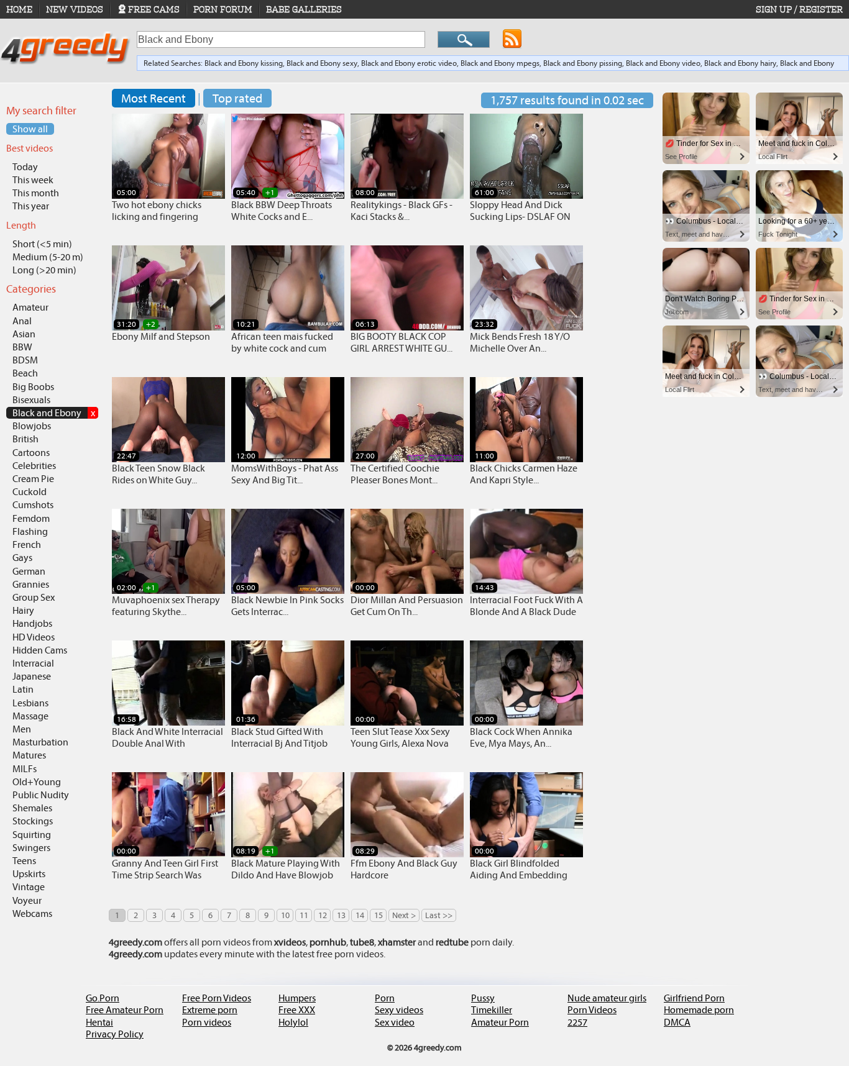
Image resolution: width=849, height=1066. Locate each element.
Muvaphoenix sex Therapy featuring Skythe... (166, 605)
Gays (22, 557)
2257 (577, 1022)
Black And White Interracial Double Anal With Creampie (167, 743)
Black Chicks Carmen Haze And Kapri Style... (523, 474)
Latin (23, 689)
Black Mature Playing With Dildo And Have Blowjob (285, 869)
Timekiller (491, 1010)
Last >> (438, 915)
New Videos (74, 9)
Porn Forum (222, 9)
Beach (25, 373)
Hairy (23, 610)
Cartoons (31, 452)
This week (32, 180)
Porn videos (206, 1022)
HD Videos (33, 637)
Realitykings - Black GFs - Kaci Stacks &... (401, 210)
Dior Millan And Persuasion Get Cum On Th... (407, 605)
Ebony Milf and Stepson (161, 336)
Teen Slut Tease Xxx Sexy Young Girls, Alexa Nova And (400, 743)
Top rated (237, 98)
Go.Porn (102, 998)
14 (360, 915)
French (26, 544)
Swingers (31, 848)
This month (35, 193)
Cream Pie (33, 479)
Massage (30, 716)
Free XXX (296, 1010)
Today (25, 167)
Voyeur (27, 900)
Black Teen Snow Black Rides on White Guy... (158, 474)
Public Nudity (40, 795)
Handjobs (32, 623)
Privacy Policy (115, 1034)
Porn (385, 998)
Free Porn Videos (216, 998)
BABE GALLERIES (304, 9)
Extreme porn (209, 1010)
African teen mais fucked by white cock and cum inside (282, 348)
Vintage (28, 887)
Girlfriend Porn (694, 998)
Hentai (99, 1022)
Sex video (395, 1022)
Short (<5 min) (42, 244)
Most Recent (153, 98)
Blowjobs (31, 426)
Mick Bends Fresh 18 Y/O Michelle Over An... (520, 342)
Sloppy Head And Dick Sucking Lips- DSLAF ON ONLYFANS (520, 216)
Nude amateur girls (606, 998)
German (28, 571)
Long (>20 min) (44, 270)
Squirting (31, 834)
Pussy (483, 998)
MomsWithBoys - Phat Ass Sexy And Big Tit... (284, 474)
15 (378, 915)
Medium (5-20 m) (47, 257)
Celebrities (34, 466)
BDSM (25, 360)
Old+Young (36, 782)
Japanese (31, 676)
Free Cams (154, 9)
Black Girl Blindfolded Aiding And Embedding (518, 869)
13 (341, 915)
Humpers (297, 998)
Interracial (33, 663)
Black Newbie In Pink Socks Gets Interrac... (287, 605)
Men (21, 729)
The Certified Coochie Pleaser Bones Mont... (395, 474)
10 (285, 915)
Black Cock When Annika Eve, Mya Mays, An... (521, 737)
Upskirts (28, 874)
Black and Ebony (53, 413)
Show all (30, 129)
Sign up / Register (799, 9)
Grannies (30, 584)
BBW (22, 347)
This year (30, 206)
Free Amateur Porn (124, 1010)
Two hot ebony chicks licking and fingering (156, 210)
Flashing (30, 531)
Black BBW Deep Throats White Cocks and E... (281, 210)
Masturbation (40, 742)
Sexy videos (399, 1010)
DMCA (677, 1022)
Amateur (30, 307)
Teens (24, 861)
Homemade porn (699, 1010)
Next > (404, 915)
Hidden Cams (39, 650)
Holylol (293, 1022)
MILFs (24, 769)
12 (322, 915)
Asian (23, 334)
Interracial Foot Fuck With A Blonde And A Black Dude (526, 605)
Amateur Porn (500, 1022)
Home (19, 9)
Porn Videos (592, 1010)
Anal (22, 321)
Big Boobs (33, 387)
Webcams (32, 913)
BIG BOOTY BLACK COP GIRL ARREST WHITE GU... (401, 342)
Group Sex (33, 597)
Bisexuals (31, 400)
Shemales (32, 808)
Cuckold (29, 492)
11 (304, 915)
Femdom (31, 518)
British (25, 439)
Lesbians (30, 703)
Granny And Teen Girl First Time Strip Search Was (165, 869)
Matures (29, 755)
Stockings (32, 821)
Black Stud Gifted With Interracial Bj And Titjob (279, 737)
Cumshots (32, 505)
